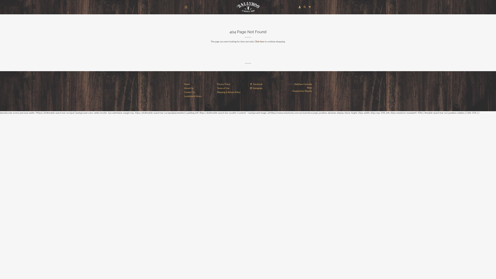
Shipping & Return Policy (229, 92)
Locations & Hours (193, 96)
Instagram (257, 88)
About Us (188, 88)
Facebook (258, 84)
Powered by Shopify (302, 91)
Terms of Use (223, 88)
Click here (259, 41)
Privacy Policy (223, 84)
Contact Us (189, 92)
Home (187, 84)
